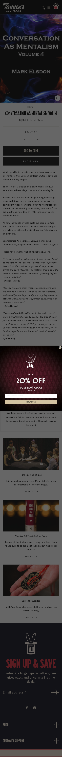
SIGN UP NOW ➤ (30, 402)
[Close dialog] (60, 348)
